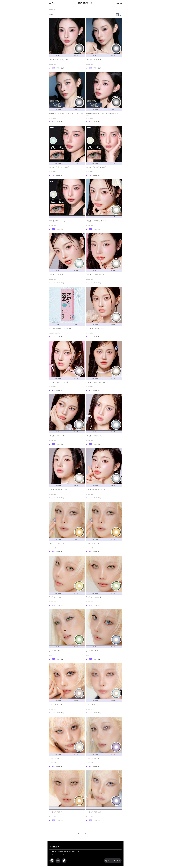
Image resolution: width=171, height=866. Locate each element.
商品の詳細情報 (67, 43)
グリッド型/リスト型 (117, 14)
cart (120, 2)
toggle (50, 2)
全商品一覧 (52, 9)
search (53, 2)
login (117, 2)
